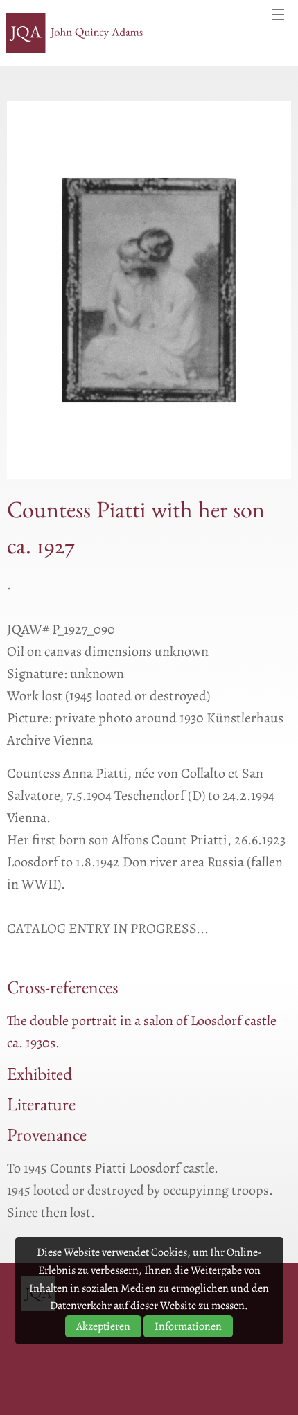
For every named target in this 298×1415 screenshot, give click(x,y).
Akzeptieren (103, 1326)
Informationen (188, 1326)
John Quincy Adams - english (75, 33)
